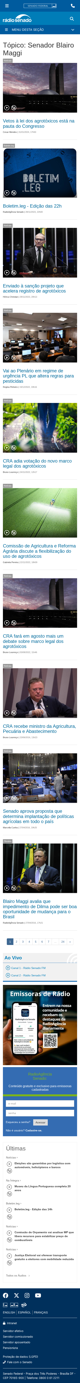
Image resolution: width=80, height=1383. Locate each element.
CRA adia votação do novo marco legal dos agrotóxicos (37, 463)
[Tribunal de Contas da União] (23, 1305)
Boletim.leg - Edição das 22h (32, 206)
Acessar (40, 1122)
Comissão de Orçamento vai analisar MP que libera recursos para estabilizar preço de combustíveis (44, 1236)
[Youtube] (36, 1295)
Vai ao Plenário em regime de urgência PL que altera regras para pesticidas (38, 376)
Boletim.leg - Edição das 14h (33, 1209)
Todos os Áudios (16, 1275)
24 (62, 941)
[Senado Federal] (40, 6)
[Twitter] (16, 1295)
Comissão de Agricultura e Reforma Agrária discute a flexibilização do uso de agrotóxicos (39, 551)
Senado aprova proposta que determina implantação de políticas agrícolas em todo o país (38, 816)
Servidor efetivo (13, 1331)
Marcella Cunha (10, 827)
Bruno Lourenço (10, 472)
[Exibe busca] (72, 19)
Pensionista (10, 1348)
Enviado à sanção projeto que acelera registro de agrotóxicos (34, 288)
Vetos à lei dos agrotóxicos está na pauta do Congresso (38, 123)
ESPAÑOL (24, 1312)
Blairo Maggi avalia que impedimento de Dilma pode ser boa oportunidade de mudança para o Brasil (40, 909)
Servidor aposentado (16, 1342)
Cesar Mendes (10, 132)
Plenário (7, 841)
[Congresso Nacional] (14, 1305)
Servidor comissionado (18, 1336)
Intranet (11, 1323)
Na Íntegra (12, 1180)
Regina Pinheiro (10, 387)
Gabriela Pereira (10, 562)
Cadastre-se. (33, 1130)
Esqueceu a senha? (18, 1122)
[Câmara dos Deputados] (6, 1305)
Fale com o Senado (19, 1362)
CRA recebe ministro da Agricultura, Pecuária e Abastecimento (39, 729)
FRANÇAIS (41, 1312)
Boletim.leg (9, 146)
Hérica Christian (10, 297)
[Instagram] (27, 1295)
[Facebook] (7, 1295)
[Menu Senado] (7, 6)
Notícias (8, 60)
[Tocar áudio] (7, 108)
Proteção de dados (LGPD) (20, 1356)
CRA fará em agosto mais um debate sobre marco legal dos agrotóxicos (33, 641)
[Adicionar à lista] (14, 108)
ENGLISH (9, 1312)
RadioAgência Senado (13, 212)
